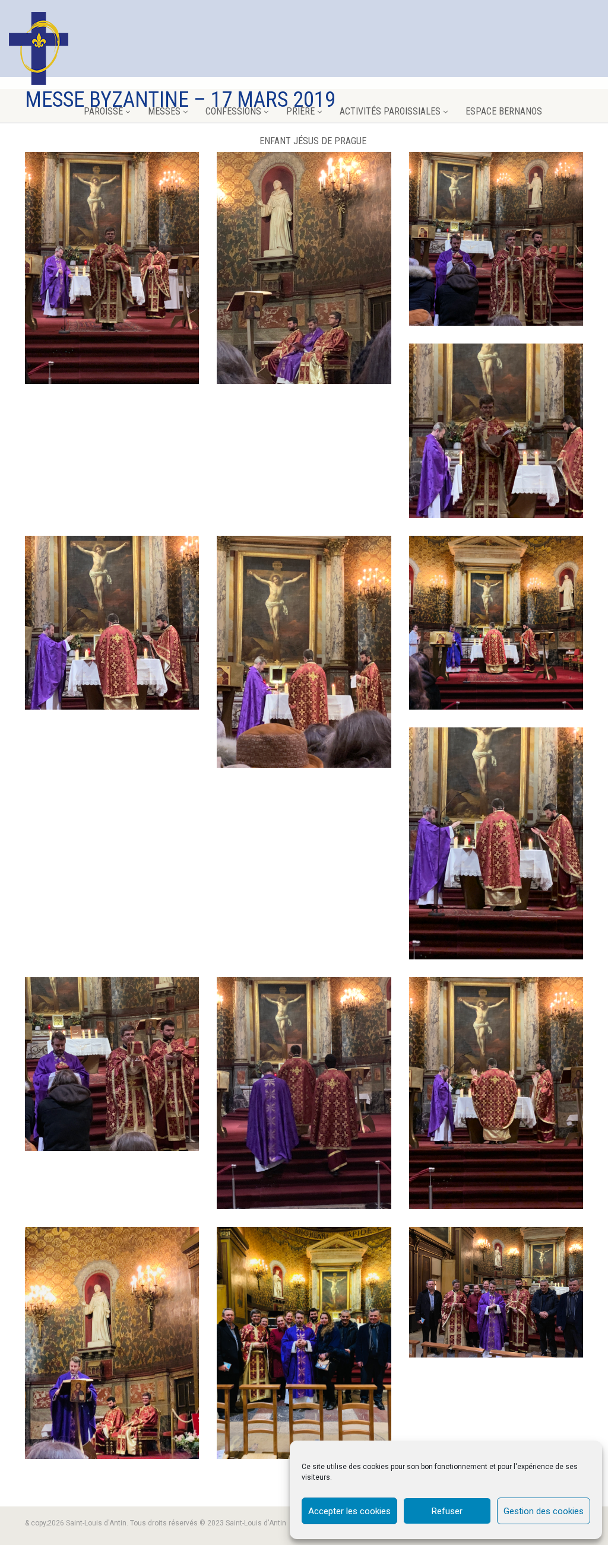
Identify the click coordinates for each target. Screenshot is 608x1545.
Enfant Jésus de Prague (312, 141)
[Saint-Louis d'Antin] (38, 48)
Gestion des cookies (544, 1511)
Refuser (447, 1511)
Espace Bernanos (504, 111)
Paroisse (103, 111)
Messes (164, 111)
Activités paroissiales (390, 111)
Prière (300, 111)
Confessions (233, 111)
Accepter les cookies (349, 1511)
